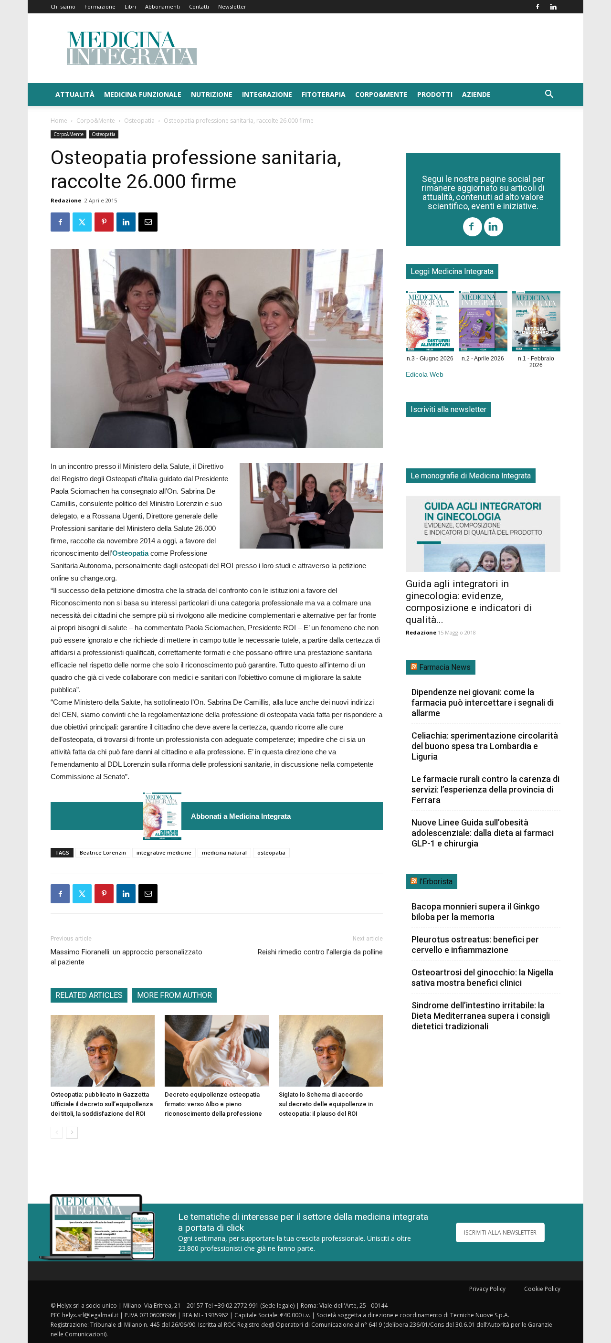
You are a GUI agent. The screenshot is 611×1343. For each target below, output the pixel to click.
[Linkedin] (553, 6)
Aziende (476, 94)
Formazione (100, 6)
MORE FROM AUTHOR (174, 995)
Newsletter (232, 6)
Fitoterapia (324, 94)
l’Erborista (436, 881)
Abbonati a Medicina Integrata (241, 816)
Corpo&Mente (381, 94)
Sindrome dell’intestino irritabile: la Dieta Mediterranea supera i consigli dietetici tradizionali (480, 1015)
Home (59, 120)
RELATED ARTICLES (89, 995)
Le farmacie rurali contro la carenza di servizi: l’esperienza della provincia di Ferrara (485, 789)
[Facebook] (537, 6)
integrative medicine (164, 852)
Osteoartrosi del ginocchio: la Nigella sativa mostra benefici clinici (482, 977)
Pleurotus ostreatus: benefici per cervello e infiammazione (475, 944)
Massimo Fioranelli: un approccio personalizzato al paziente (126, 957)
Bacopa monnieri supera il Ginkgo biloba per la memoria (475, 911)
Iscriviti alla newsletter (448, 409)
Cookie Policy (542, 1289)
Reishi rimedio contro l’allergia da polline (320, 952)
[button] (548, 95)
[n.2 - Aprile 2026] (483, 323)
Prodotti (435, 94)
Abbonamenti (162, 6)
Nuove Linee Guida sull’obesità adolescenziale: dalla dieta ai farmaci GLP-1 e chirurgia (482, 832)
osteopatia (271, 852)
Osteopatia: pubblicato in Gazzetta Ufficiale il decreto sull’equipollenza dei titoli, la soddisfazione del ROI (102, 1104)
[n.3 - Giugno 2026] (162, 816)
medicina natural (224, 852)
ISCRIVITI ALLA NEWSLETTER (500, 1232)
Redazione (66, 200)
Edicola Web (424, 374)
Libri (130, 6)
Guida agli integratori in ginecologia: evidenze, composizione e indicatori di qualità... (469, 601)
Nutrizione (211, 94)
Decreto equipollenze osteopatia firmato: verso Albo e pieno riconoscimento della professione (213, 1104)
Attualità (75, 94)
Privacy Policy (487, 1289)
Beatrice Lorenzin (103, 852)
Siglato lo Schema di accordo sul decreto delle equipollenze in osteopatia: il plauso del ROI (326, 1104)
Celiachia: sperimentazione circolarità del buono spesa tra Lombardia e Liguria (484, 745)
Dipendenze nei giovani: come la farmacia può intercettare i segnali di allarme (482, 702)
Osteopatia (139, 120)
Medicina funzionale (142, 94)
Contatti (199, 6)
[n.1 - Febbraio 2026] (536, 323)
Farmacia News (445, 667)
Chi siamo (63, 6)
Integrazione (267, 94)
